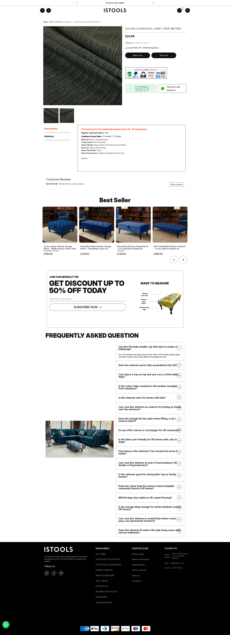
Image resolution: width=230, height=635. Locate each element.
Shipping (128, 43)
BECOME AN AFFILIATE (107, 591)
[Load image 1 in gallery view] (51, 115)
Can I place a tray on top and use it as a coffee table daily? (148, 375)
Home (45, 22)
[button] (152, 2)
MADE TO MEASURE (105, 575)
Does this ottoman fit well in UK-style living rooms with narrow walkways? (149, 531)
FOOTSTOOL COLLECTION (108, 559)
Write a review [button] (177, 184)
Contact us (136, 581)
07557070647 (177, 568)
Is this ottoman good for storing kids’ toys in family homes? (147, 475)
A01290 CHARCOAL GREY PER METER (87, 22)
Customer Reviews (104, 602)
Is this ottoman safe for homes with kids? (142, 397)
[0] (179, 13)
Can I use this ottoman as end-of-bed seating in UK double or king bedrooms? (147, 464)
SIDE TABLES (102, 581)
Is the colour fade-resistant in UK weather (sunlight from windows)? (147, 387)
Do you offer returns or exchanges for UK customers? (149, 430)
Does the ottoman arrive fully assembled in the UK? (147, 365)
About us (136, 575)
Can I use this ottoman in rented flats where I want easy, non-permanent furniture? (147, 519)
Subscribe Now (86, 307)
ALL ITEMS (101, 554)
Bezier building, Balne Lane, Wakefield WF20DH (180, 556)
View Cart (164, 55)
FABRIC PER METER (56, 22)
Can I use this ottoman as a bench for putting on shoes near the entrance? (149, 408)
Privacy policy (138, 554)
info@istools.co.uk (177, 563)
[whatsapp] (5, 624)
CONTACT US (102, 586)
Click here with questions (173, 88)
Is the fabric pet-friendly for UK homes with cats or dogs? (147, 440)
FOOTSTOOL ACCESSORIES (108, 565)
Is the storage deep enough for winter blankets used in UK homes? (149, 508)
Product (68, 22)
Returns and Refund (140, 559)
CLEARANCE (101, 597)
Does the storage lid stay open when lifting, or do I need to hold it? (147, 419)
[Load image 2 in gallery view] (67, 115)
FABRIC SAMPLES (104, 570)
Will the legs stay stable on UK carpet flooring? (145, 497)
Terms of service (139, 570)
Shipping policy (138, 565)
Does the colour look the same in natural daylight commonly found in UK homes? (146, 487)
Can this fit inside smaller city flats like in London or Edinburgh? (148, 348)
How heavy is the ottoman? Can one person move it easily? (147, 452)
